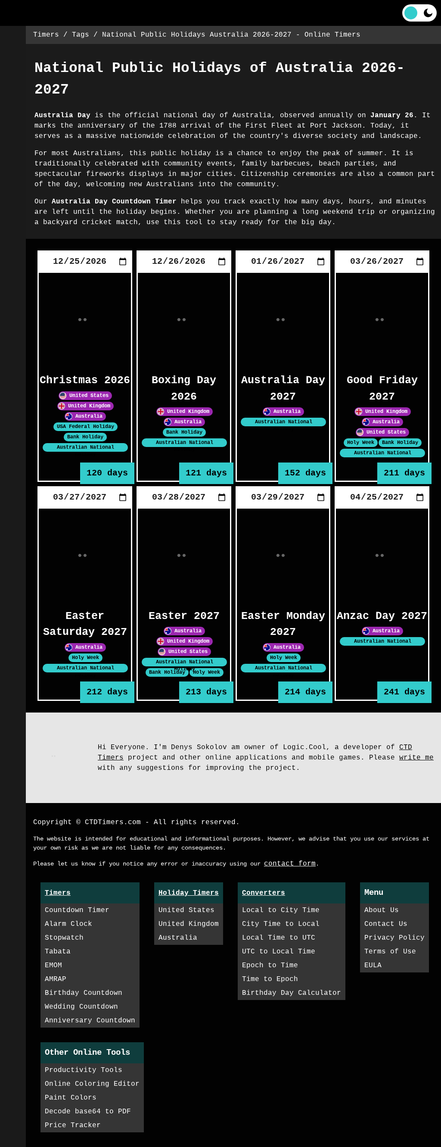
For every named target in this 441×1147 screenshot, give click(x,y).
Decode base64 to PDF (88, 1112)
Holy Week (360, 443)
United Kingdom (87, 406)
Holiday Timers (188, 893)
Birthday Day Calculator (291, 993)
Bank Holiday (85, 437)
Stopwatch (64, 938)
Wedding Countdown (81, 1007)
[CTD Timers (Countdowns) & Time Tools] (32, 13)
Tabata (58, 952)
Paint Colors (70, 1098)
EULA (373, 965)
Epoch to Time (270, 965)
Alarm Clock (68, 924)
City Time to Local (281, 924)
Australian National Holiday (184, 446)
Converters (263, 893)
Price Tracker (73, 1125)
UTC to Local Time (278, 952)
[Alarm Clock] (13, 65)
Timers (46, 35)
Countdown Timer (77, 910)
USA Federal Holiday (85, 426)
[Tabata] (13, 116)
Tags (80, 35)
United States (87, 395)
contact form (290, 864)
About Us (381, 910)
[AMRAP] (13, 168)
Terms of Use (390, 952)
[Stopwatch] (13, 90)
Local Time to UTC (278, 938)
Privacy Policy (394, 938)
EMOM (53, 965)
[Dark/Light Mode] (419, 13)
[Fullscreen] (233, 13)
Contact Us (385, 924)
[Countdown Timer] (13, 39)
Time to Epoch (270, 979)
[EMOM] (13, 142)
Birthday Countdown (83, 993)
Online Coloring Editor (92, 1084)
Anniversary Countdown (90, 1021)
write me (416, 758)
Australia (87, 416)
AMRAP (55, 979)
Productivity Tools (83, 1070)
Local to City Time (281, 910)
